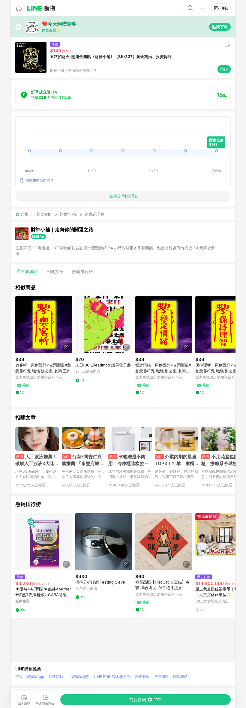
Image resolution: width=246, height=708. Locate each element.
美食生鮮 (44, 214)
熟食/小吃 (68, 214)
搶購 (224, 69)
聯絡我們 (180, 676)
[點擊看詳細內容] (43, 324)
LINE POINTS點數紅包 (112, 676)
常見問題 (161, 676)
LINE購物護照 (79, 676)
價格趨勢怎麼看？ (39, 180)
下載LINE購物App (29, 676)
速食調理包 (94, 214)
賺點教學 (142, 676)
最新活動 (56, 676)
